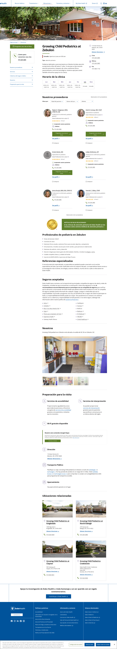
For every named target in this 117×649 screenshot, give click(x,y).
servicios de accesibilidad (63, 410)
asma (93, 252)
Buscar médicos (19, 3)
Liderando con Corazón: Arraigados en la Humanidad (46, 615)
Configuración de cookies (76, 644)
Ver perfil (55, 138)
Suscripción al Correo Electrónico (69, 623)
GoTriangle (50, 472)
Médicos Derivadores (66, 625)
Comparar (56, 143)
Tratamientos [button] (33, 3)
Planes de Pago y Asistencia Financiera (45, 624)
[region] (58, 644)
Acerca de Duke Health (66, 612)
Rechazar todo (89, 644)
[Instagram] (15, 621)
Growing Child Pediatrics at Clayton (57, 562)
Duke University (89, 623)
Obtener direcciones (97, 52)
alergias (88, 252)
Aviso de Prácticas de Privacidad (44, 622)
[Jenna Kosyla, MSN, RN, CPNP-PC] (47, 194)
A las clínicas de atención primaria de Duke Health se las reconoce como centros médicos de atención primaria (84, 226)
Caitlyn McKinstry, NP (92, 152)
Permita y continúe (53, 441)
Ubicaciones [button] (47, 3)
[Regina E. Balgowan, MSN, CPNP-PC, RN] (47, 113)
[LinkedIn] (18, 621)
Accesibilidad (39, 612)
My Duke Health (80, 3)
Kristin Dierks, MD (57, 152)
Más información (76, 437)
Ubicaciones (23, 42)
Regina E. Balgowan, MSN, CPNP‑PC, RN (60, 111)
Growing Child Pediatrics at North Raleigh (91, 522)
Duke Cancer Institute (91, 612)
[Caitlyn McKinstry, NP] (81, 155)
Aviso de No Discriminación (42, 619)
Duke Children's (89, 614)
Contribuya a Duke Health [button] (57, 596)
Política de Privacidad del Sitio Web (44, 632)
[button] (105, 3)
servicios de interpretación (91, 408)
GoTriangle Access (60, 474)
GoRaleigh (92, 470)
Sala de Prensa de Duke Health (68, 620)
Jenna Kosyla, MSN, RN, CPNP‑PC (62, 190)
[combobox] (57, 101)
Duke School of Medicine (91, 617)
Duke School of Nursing (91, 620)
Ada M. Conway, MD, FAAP (94, 110)
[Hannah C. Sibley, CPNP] (81, 194)
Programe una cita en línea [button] (23, 46)
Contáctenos (17, 614)
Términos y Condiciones (41, 630)
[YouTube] (24, 621)
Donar (94, 3)
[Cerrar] (114, 644)
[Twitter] (21, 621)
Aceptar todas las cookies (103, 644)
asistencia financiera (72, 300)
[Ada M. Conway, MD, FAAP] (81, 113)
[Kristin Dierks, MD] (47, 155)
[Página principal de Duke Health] (18, 608)
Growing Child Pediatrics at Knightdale (57, 522)
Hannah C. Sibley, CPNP (93, 190)
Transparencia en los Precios (43, 627)
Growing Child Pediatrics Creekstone (90, 562)
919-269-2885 (22, 60)
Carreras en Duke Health (66, 617)
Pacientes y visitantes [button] (62, 3)
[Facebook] (12, 621)
